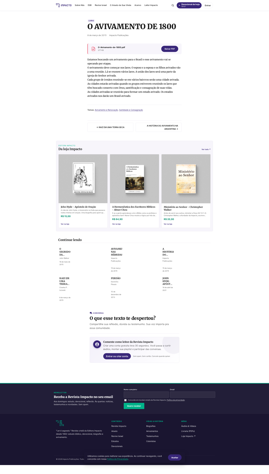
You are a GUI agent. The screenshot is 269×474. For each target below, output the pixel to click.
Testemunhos (152, 436)
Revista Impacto (118, 426)
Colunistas (151, 441)
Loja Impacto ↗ (188, 436)
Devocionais (116, 446)
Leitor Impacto (151, 5)
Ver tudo (206, 149)
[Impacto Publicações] (63, 5)
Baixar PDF (170, 49)
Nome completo (130, 389)
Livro (91, 21)
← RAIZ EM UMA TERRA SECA (110, 127)
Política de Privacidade (117, 459)
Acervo (137, 5)
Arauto (114, 431)
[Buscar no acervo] (173, 5)
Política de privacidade (176, 400)
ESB (89, 5)
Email (172, 389)
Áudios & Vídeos (188, 426)
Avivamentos (152, 431)
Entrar (208, 5)
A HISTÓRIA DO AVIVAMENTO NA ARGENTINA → (162, 127)
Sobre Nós (79, 5)
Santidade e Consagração (131, 110)
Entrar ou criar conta (117, 356)
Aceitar (174, 457)
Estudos (115, 441)
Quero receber (134, 406)
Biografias (150, 426)
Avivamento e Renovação (106, 110)
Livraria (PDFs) (188, 431)
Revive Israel (101, 5)
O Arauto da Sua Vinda (120, 5)
